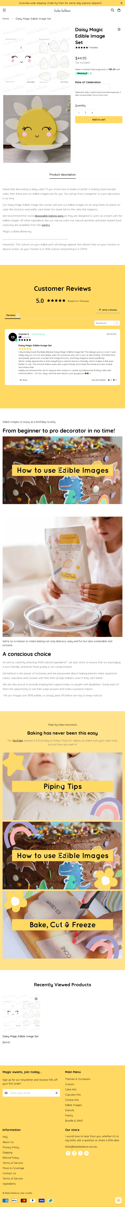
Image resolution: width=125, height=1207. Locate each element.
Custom (69, 1084)
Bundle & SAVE (74, 1120)
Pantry (69, 1115)
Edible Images (73, 1105)
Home (6, 18)
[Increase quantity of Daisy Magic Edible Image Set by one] (92, 112)
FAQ (5, 1136)
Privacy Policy (11, 1147)
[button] (109, 380)
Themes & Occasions (77, 1079)
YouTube (18, 740)
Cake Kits (71, 1089)
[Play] (62, 470)
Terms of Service (13, 1162)
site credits (26, 1193)
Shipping (7, 1152)
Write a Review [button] (109, 310)
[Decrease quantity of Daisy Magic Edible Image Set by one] (78, 112)
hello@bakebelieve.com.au (81, 1146)
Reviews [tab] (10, 315)
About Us (8, 1142)
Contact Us (9, 1173)
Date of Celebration (88, 82)
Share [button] (24, 380)
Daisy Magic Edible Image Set (21, 1036)
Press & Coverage (13, 1168)
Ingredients (9, 1183)
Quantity (80, 105)
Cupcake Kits (73, 1094)
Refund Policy (11, 1157)
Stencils (69, 1110)
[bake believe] (62, 10)
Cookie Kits (72, 1099)
